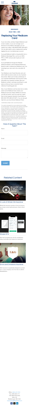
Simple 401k (4, 234)
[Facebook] (11, 403)
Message (3, 148)
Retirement (14, 410)
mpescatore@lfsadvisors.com (14, 400)
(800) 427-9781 (16, 392)
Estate (14, 414)
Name (2, 128)
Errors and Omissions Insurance (11, 264)
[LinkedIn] (17, 403)
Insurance (14, 416)
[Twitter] (14, 403)
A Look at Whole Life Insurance (11, 202)
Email (2, 138)
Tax (14, 418)
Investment (14, 412)
